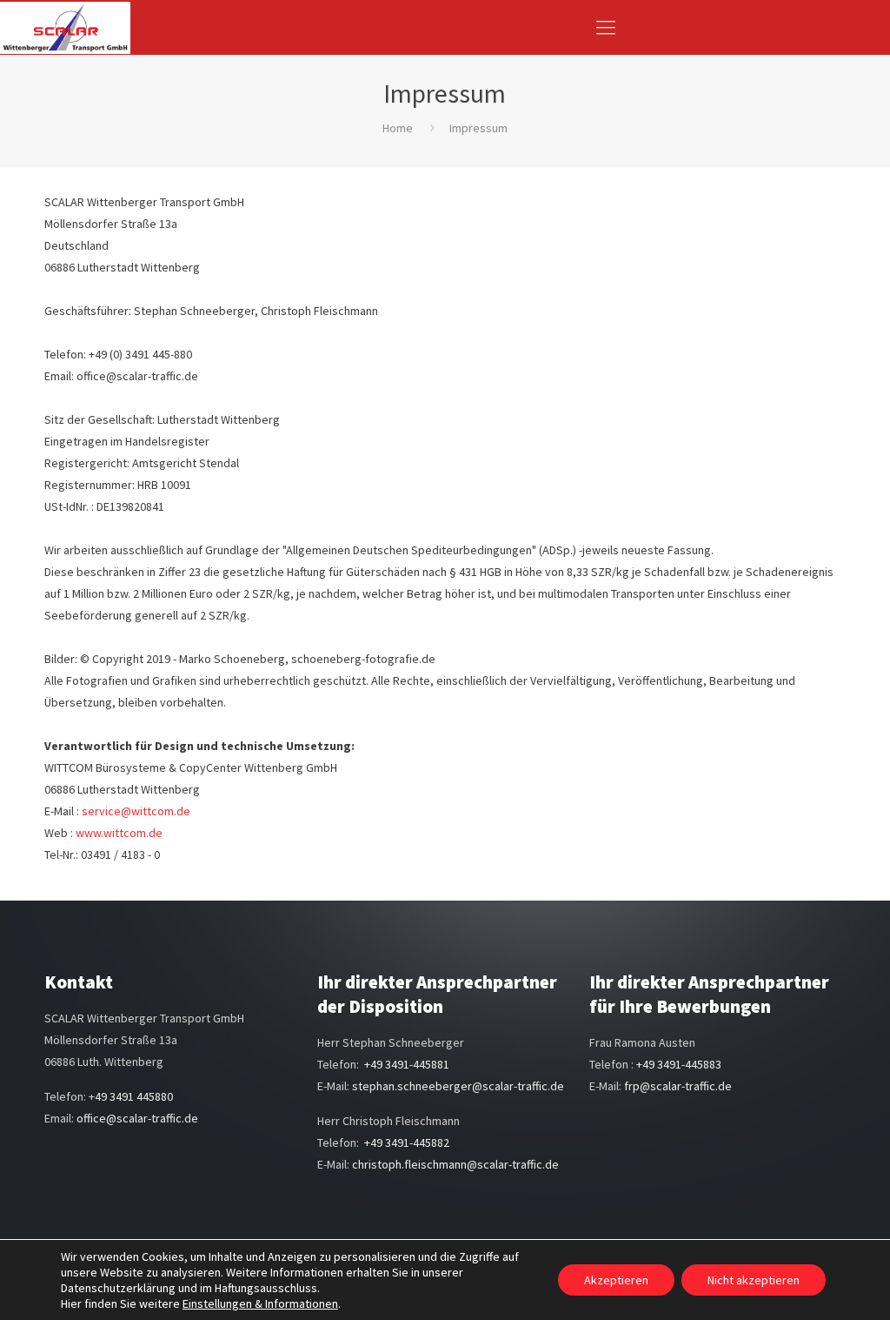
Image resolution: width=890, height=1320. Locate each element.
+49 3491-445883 (678, 1064)
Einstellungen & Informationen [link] (260, 1303)
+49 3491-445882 (406, 1142)
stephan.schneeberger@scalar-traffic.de (458, 1086)
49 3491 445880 (134, 1096)
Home (397, 128)
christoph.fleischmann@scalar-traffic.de (455, 1164)
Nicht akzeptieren (753, 1280)
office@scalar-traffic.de (137, 1118)
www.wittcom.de (119, 833)
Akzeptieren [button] (616, 1280)
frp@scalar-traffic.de (678, 1086)
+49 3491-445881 (406, 1064)
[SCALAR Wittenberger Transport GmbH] (65, 27)
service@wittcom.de (136, 811)
